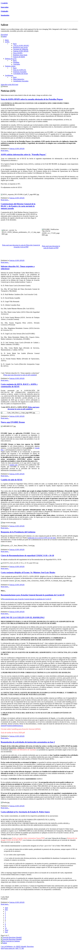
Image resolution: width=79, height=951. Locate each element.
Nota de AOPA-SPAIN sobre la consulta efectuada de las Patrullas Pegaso (32, 99)
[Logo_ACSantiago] (10, 941)
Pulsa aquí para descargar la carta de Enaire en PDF (51, 247)
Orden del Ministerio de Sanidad (24, 750)
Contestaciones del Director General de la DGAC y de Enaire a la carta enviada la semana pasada (18, 206)
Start (6, 908)
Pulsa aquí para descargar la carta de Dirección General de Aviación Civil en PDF (21, 246)
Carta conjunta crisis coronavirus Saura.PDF (28, 838)
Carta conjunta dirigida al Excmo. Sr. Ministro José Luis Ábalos (28, 572)
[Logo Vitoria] (11, 939)
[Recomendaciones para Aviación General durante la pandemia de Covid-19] (26, 599)
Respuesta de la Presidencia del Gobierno (18, 532)
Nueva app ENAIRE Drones (13, 422)
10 (6, 928)
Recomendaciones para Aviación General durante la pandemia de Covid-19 (32, 595)
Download (4, 34)
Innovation (4, 7)
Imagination (5, 15)
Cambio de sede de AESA (11, 480)
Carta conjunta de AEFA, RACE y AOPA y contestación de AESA (19, 385)
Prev (6, 909)
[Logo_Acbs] (11, 937)
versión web (13, 465)
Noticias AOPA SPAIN (16, 148)
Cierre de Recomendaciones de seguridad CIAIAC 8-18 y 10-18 (27, 555)
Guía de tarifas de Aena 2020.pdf (13, 733)
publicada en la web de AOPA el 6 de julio (42, 538)
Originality (4, 11)
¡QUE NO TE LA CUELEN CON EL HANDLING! (23, 617)
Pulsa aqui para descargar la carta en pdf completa (20, 375)
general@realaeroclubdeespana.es (12, 725)
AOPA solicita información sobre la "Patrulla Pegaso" (23, 154)
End (6, 932)
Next (6, 930)
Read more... (5, 150)
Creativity (4, 3)
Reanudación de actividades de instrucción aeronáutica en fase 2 (28, 742)
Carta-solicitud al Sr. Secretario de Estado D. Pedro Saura (25, 812)
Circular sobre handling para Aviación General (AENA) (21, 729)
